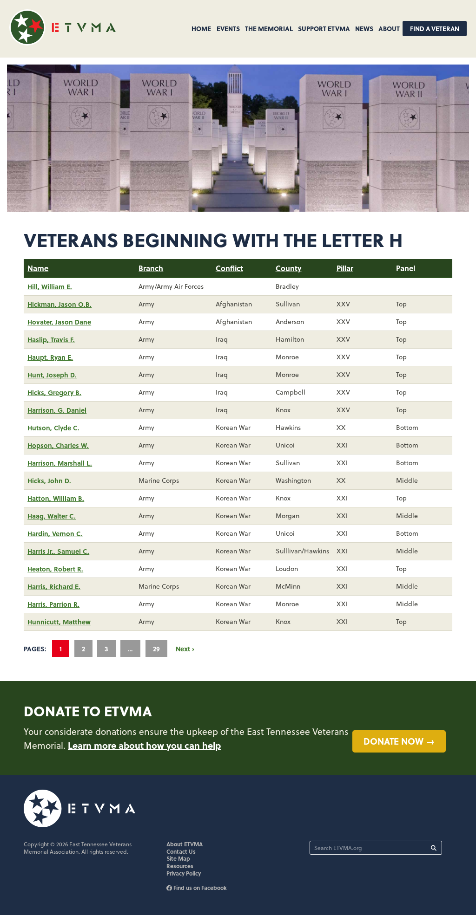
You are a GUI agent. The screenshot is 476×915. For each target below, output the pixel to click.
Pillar (345, 268)
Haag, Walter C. (51, 515)
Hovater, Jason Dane (59, 321)
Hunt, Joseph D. (52, 374)
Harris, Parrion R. (53, 604)
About (389, 28)
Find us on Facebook (199, 887)
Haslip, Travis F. (51, 339)
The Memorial (269, 28)
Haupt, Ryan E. (50, 357)
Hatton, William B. (55, 498)
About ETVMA (184, 844)
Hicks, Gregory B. (54, 392)
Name (37, 268)
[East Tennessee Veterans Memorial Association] (62, 42)
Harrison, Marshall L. (59, 462)
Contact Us (181, 851)
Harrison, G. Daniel (56, 410)
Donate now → (399, 740)
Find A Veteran (434, 28)
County (289, 268)
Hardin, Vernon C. (55, 533)
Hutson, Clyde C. (53, 427)
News (364, 28)
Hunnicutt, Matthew (59, 621)
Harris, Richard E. (53, 586)
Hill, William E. (49, 286)
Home (201, 28)
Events (228, 28)
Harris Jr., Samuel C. (58, 551)
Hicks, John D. (49, 480)
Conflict (229, 268)
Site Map (178, 858)
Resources (179, 866)
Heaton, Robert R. (55, 568)
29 (156, 648)
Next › (185, 648)
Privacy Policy (183, 873)
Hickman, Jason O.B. (59, 304)
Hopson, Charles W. (58, 445)
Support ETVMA (324, 28)
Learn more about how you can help (144, 745)
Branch (151, 268)
